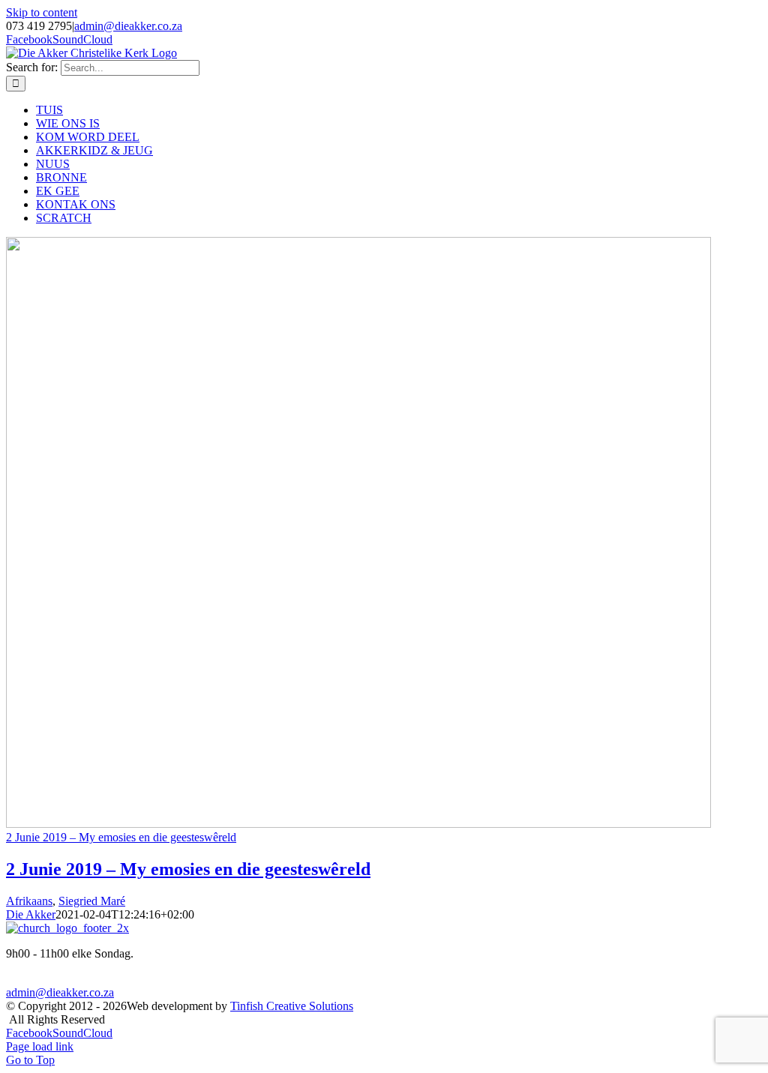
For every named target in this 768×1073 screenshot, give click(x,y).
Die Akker (31, 914)
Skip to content (41, 12)
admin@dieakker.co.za (128, 25)
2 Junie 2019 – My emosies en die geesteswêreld (121, 837)
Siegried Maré (91, 901)
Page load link (40, 1046)
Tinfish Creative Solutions (291, 1006)
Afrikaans (29, 901)
